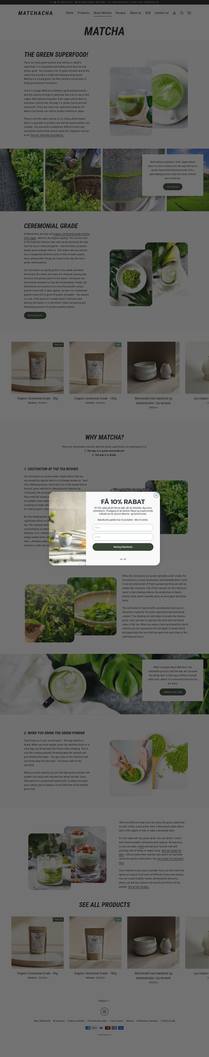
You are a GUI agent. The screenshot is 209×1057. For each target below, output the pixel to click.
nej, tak (123, 559)
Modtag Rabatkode (123, 546)
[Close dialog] (156, 495)
